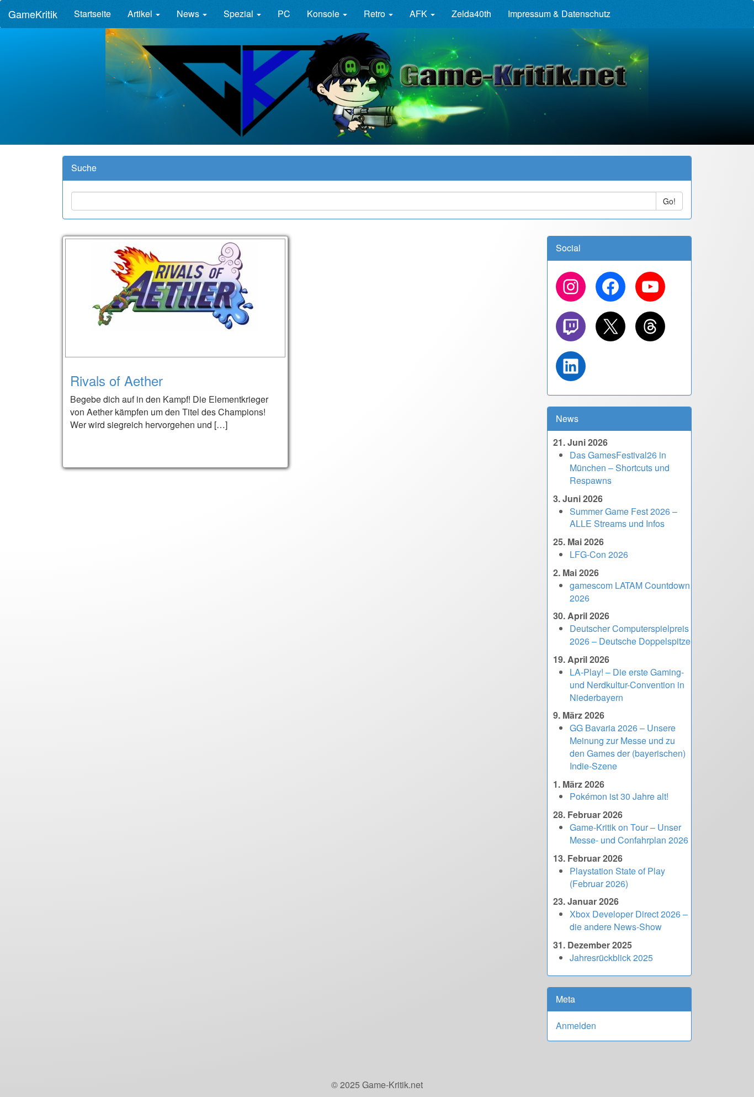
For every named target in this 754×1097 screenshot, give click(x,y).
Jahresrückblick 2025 (611, 957)
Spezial (240, 13)
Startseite (92, 13)
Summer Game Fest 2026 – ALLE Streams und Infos (623, 517)
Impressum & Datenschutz (559, 13)
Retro (375, 13)
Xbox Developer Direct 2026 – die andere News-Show (629, 920)
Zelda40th (471, 13)
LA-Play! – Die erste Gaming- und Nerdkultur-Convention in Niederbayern (627, 685)
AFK (419, 13)
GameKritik (32, 14)
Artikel (141, 13)
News (189, 13)
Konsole (324, 13)
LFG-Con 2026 (599, 554)
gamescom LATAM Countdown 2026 (630, 591)
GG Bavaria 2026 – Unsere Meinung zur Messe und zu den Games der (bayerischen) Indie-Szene (628, 746)
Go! (669, 201)
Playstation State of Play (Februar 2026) (617, 877)
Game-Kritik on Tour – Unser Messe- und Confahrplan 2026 (629, 833)
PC (284, 13)
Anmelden (576, 1025)
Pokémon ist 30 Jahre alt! (619, 796)
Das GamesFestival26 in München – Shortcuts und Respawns (620, 468)
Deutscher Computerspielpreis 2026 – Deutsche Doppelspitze (630, 634)
